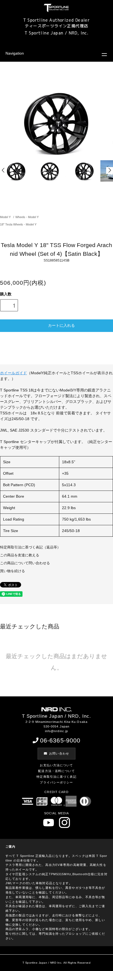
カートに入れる (61, 325)
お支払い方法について (56, 765)
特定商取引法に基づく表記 (56, 776)
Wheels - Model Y (27, 217)
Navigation (14, 53)
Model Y (5, 217)
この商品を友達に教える (19, 555)
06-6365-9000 (60, 740)
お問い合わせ (59, 753)
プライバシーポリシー (56, 782)
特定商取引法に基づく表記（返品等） (30, 547)
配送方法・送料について (56, 771)
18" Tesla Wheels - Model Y (18, 224)
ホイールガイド (13, 373)
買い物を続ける (12, 571)
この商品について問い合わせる (25, 563)
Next (109, 170)
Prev (3, 170)
